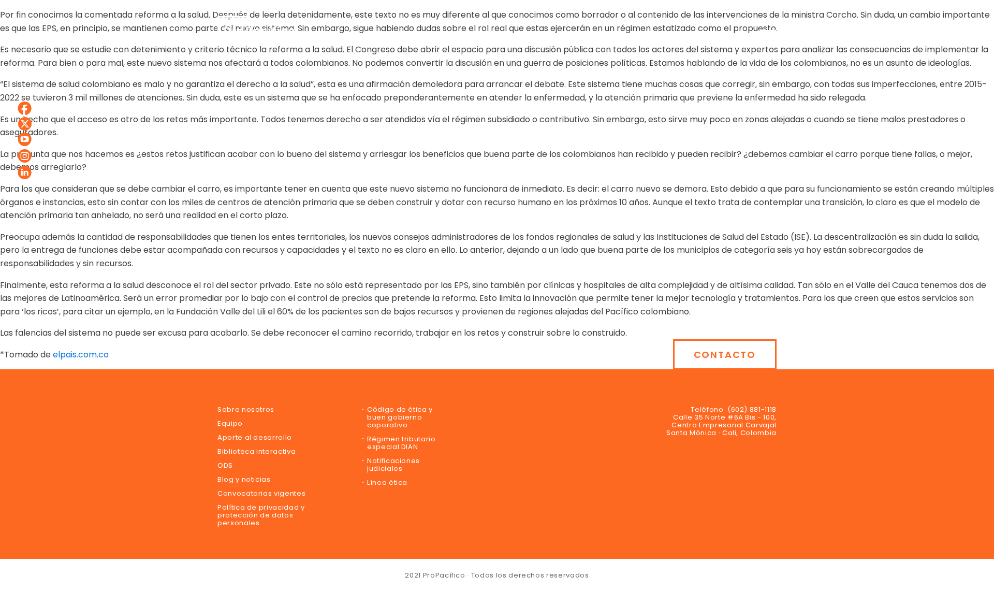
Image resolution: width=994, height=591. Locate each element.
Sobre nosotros (245, 409)
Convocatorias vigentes (261, 493)
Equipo (230, 423)
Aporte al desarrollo (254, 437)
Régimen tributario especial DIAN (401, 443)
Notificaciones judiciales (393, 464)
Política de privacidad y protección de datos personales (261, 515)
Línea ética (387, 482)
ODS (225, 465)
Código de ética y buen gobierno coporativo (400, 417)
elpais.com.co (81, 355)
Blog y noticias (244, 479)
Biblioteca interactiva (256, 451)
